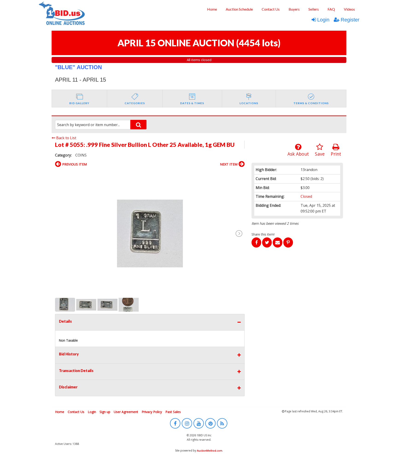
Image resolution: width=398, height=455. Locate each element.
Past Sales (173, 412)
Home (212, 9)
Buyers (294, 9)
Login (323, 20)
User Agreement (126, 412)
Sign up (105, 412)
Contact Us (271, 9)
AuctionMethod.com (209, 450)
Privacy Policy (152, 412)
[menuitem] (211, 9)
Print (336, 154)
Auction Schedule (239, 9)
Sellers (313, 9)
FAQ (331, 9)
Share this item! (263, 234)
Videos (349, 9)
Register (350, 20)
